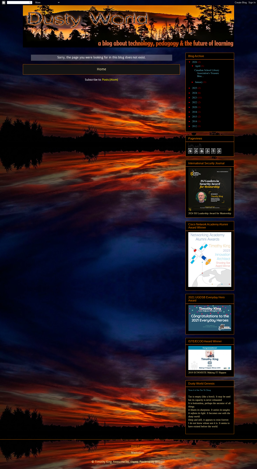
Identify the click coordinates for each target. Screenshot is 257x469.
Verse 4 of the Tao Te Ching (199, 390)
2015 (195, 116)
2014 (195, 121)
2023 (195, 97)
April (198, 66)
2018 (195, 111)
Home (101, 69)
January (199, 82)
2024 (195, 92)
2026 (195, 62)
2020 (195, 107)
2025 (195, 88)
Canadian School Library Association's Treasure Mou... (206, 73)
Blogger (160, 461)
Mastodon (137, 452)
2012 (195, 126)
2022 (195, 102)
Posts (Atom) (110, 79)
